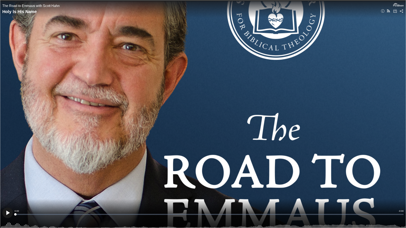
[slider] (209, 214)
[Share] (401, 11)
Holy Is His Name (19, 11)
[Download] (395, 11)
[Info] (382, 11)
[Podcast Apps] (388, 11)
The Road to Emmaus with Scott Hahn (31, 6)
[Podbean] (398, 4)
